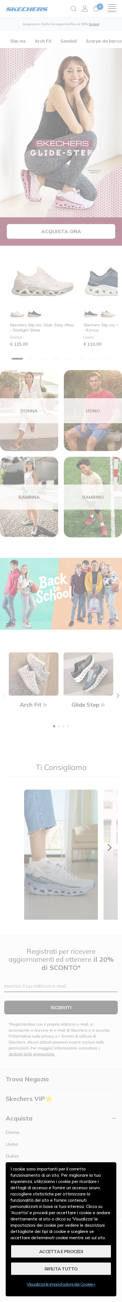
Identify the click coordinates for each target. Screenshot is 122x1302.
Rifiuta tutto (61, 1269)
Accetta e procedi (61, 1251)
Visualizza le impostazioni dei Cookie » (61, 1284)
